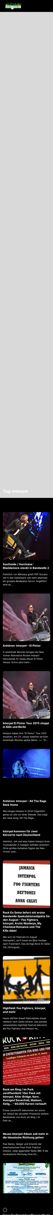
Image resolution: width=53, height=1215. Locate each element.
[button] (5, 1210)
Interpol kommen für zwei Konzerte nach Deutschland (21, 833)
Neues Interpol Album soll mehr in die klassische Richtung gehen (25, 1135)
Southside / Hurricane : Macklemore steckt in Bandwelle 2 (26, 566)
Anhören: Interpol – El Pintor (22, 645)
